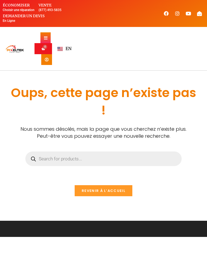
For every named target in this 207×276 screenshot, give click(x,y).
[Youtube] (188, 13)
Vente (45, 5)
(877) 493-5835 (50, 10)
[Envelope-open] (199, 13)
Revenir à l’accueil (103, 190)
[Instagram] (177, 13)
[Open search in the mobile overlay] (103, 159)
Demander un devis (24, 15)
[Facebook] (166, 13)
